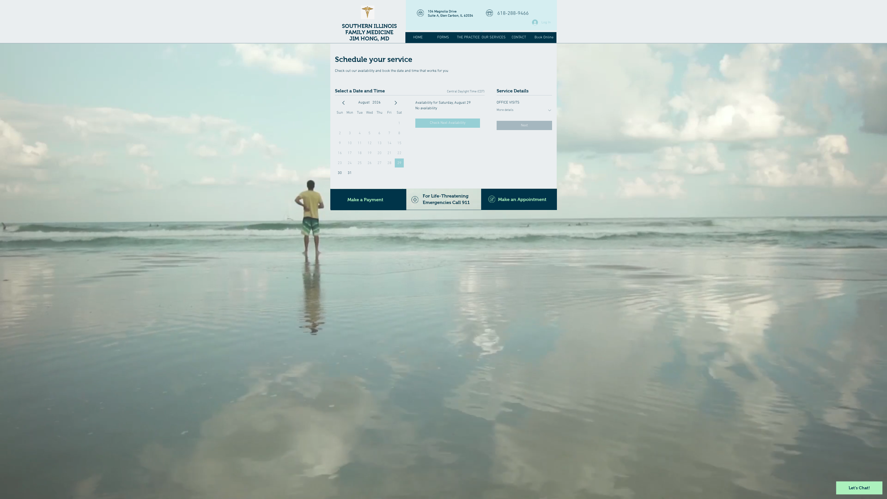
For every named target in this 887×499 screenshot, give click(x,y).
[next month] (395, 103)
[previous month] (343, 103)
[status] (466, 91)
